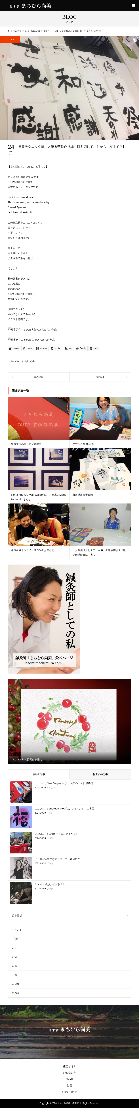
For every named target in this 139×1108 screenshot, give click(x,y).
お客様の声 (69, 1072)
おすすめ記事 (100, 774)
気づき (16, 993)
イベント (10, 39)
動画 (69, 1085)
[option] (69, 721)
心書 (32, 361)
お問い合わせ (69, 1091)
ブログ (16, 938)
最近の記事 (38, 774)
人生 (14, 947)
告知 (27, 361)
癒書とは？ (69, 1066)
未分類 (16, 984)
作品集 (69, 1079)
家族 (14, 965)
